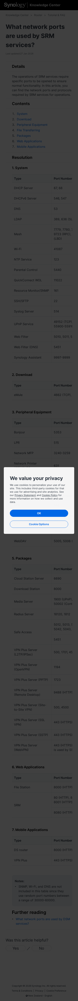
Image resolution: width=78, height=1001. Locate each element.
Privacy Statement (25, 495)
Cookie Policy (50, 495)
